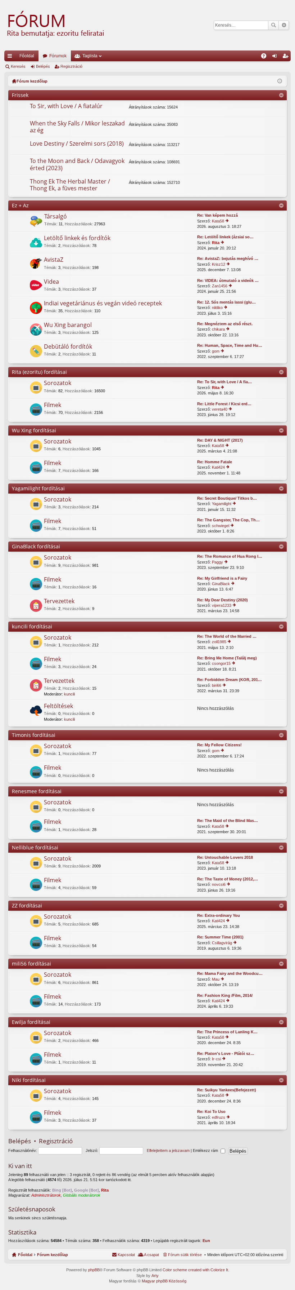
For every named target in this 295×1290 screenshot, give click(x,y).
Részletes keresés (284, 25)
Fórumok (58, 55)
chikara (218, 329)
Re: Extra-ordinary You (218, 915)
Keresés (273, 25)
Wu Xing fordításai (34, 430)
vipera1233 (221, 605)
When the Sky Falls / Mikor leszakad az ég (77, 127)
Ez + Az (20, 205)
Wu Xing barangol (68, 325)
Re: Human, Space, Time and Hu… (229, 345)
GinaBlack (221, 584)
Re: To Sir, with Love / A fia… (224, 382)
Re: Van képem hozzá (217, 215)
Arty (155, 1275)
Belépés (43, 66)
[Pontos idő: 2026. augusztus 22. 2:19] (279, 81)
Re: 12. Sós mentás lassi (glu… (226, 302)
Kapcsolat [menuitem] (126, 1255)
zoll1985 (219, 642)
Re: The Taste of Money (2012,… (227, 879)
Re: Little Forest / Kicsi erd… (224, 404)
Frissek (20, 95)
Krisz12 (218, 264)
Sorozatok (57, 383)
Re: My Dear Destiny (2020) (222, 600)
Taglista (89, 55)
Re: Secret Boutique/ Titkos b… (227, 498)
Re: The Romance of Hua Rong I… (229, 556)
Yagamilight (221, 504)
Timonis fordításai (33, 735)
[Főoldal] (54, 25)
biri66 (216, 685)
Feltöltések (58, 706)
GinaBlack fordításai (36, 546)
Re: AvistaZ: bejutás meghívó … (227, 258)
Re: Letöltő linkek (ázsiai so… (225, 237)
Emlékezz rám (206, 1150)
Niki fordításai (29, 1080)
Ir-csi (216, 1059)
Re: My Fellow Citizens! (219, 745)
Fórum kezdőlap (52, 1255)
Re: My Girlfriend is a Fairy (222, 578)
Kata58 (218, 221)
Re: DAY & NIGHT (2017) (220, 440)
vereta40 (219, 409)
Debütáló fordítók (68, 346)
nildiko (217, 307)
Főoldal (26, 55)
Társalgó (55, 216)
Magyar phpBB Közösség (164, 1281)
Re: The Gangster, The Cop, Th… (228, 520)
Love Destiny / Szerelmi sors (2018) (77, 143)
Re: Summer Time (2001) (220, 937)
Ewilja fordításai (31, 1022)
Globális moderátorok (81, 1195)
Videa (51, 282)
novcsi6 (219, 884)
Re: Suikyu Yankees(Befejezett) (226, 1090)
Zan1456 (219, 286)
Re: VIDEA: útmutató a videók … (228, 280)
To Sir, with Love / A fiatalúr (66, 106)
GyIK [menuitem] (266, 57)
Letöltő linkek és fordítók (77, 238)
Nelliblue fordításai (35, 847)
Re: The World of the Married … (227, 636)
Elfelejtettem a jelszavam (168, 1150)
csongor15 (221, 663)
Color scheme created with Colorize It (195, 1270)
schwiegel (220, 525)
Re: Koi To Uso (211, 1111)
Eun (206, 1240)
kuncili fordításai (32, 626)
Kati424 (218, 467)
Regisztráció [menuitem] (287, 57)
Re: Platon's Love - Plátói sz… (225, 1053)
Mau (215, 979)
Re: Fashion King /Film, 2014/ (225, 995)
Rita (215, 242)
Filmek (52, 405)
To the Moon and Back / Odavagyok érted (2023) (77, 165)
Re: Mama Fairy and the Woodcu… (230, 973)
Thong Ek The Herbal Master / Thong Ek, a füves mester (70, 185)
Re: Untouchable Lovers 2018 (225, 857)
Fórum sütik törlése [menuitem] (185, 1255)
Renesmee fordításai (37, 791)
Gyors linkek (11, 57)
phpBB (94, 1270)
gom (215, 351)
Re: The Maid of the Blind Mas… (227, 820)
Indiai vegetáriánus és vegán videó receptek (103, 303)
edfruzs (218, 1117)
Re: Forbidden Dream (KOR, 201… (229, 679)
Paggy (217, 562)
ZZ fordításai (27, 905)
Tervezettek (59, 601)
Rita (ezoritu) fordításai (39, 371)
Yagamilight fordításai (38, 488)
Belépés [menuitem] (276, 57)
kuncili (69, 694)
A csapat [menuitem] (151, 1255)
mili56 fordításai (31, 963)
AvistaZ (53, 260)
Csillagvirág (222, 943)
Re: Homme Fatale (214, 462)
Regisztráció (71, 66)
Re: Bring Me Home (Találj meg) (227, 658)
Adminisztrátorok (46, 1195)
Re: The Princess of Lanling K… (227, 1032)
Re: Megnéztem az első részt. (225, 324)
